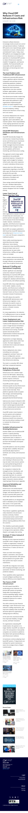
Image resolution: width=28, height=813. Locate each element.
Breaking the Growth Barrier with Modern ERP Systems (7, 673)
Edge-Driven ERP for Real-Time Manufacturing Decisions (20, 747)
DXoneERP (6, 21)
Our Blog (23, 790)
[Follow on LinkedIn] (13, 797)
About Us (23, 788)
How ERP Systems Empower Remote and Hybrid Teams (7, 658)
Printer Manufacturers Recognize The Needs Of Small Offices (20, 720)
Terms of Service (21, 779)
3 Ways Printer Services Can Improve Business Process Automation (20, 729)
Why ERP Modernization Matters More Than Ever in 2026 (17, 658)
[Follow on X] (10, 797)
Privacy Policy (22, 777)
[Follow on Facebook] (18, 797)
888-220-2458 (6, 768)
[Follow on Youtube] (15, 797)
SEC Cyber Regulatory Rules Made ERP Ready (20, 737)
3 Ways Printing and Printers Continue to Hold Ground (20, 711)
